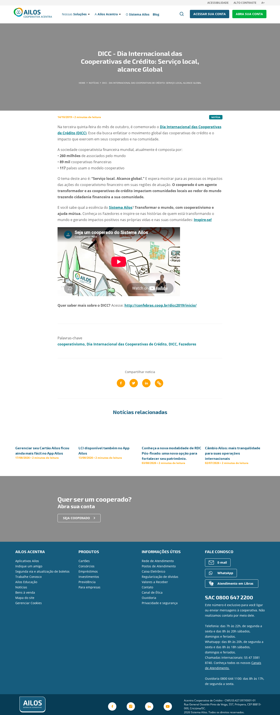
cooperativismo (71, 344)
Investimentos (89, 577)
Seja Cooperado (76, 518)
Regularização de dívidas (160, 577)
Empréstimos (88, 571)
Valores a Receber (155, 582)
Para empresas (89, 587)
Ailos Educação (26, 582)
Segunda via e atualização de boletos (42, 571)
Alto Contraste (245, 3)
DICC (173, 344)
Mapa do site (24, 598)
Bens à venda (25, 592)
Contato (147, 587)
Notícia (215, 117)
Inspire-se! (203, 219)
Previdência (87, 582)
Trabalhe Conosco (28, 577)
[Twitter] (134, 383)
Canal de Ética (152, 592)
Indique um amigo (28, 566)
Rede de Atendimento (158, 561)
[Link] (159, 383)
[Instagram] (131, 706)
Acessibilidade (218, 3)
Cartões (84, 561)
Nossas (74, 14)
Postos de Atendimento (159, 566)
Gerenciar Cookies (28, 603)
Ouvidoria (149, 598)
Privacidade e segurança (160, 603)
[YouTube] (168, 706)
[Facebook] (121, 383)
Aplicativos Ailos (27, 561)
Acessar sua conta (209, 14)
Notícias (21, 587)
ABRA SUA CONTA (249, 14)
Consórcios (86, 566)
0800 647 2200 (234, 597)
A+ (263, 3)
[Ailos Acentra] (55, 704)
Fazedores (187, 344)
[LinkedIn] (146, 383)
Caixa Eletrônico (153, 571)
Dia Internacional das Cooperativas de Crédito (127, 344)
